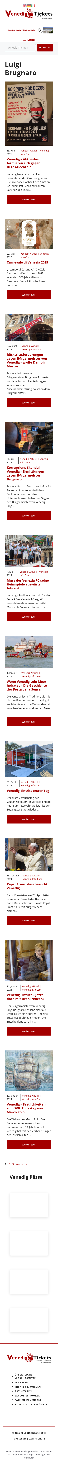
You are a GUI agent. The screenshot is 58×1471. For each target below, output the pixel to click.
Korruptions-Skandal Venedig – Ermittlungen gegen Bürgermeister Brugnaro (25, 473)
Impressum (19, 1438)
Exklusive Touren (27, 1395)
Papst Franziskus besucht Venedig (27, 886)
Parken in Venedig (28, 1400)
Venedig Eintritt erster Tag (28, 790)
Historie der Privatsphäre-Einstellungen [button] (30, 1453)
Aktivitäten (23, 1391)
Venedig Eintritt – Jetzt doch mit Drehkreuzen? (25, 997)
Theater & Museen (28, 1386)
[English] (25, 5)
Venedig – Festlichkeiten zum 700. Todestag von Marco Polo (26, 1108)
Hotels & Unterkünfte (31, 1404)
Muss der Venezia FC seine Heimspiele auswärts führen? (28, 584)
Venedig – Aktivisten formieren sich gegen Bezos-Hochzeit (23, 163)
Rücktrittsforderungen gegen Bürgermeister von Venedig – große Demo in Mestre (27, 360)
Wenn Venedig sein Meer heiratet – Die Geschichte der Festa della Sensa (27, 685)
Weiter (21, 1164)
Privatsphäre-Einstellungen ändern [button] (22, 1451)
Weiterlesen (29, 199)
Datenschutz (37, 1438)
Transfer (21, 1382)
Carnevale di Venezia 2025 (27, 262)
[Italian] (33, 5)
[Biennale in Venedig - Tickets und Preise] (29, 32)
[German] (29, 5)
